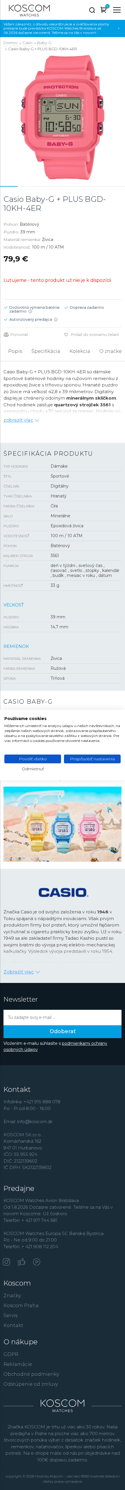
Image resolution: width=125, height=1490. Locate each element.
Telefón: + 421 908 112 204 (30, 1246)
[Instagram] (6, 1262)
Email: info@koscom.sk (28, 1121)
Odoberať (63, 1031)
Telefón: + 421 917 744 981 (30, 1220)
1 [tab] (9, 186)
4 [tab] (62, 186)
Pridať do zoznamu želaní (95, 334)
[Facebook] (21, 1262)
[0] (104, 11)
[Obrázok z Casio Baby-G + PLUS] (62, 117)
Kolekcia (79, 351)
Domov (10, 42)
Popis (15, 351)
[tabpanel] (62, 117)
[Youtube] (36, 1262)
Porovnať (19, 334)
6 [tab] (98, 186)
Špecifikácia (45, 351)
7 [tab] (116, 186)
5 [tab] (80, 186)
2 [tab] (26, 186)
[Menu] (117, 10)
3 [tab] (45, 186)
